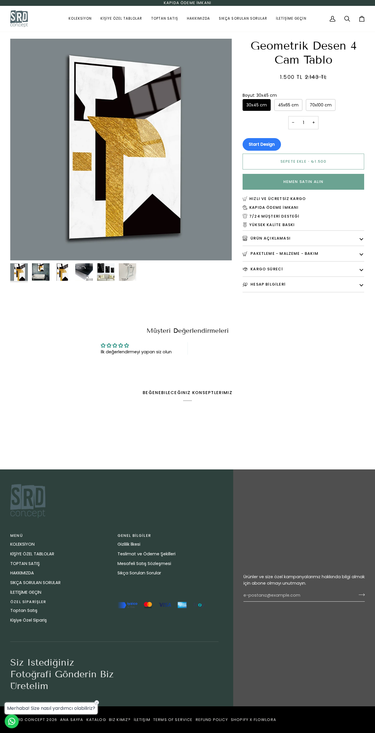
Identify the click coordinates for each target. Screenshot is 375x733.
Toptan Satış (24, 610)
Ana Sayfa (71, 719)
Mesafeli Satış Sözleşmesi (144, 563)
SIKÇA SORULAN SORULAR (35, 583)
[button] (80, 19)
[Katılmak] (360, 594)
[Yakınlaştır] (21, 249)
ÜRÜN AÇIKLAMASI (270, 238)
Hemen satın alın (303, 181)
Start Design (262, 144)
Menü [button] (16, 535)
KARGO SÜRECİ (266, 269)
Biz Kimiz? (120, 719)
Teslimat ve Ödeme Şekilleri (146, 554)
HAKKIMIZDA (22, 573)
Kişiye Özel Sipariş (28, 620)
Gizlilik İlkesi (128, 544)
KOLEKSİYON (22, 544)
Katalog (96, 719)
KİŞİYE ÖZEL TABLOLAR (32, 554)
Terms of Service (173, 719)
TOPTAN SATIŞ (25, 563)
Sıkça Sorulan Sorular (139, 573)
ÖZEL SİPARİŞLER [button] (28, 602)
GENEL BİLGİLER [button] (134, 535)
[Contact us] (12, 721)
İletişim (142, 719)
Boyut (260, 95)
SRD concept (30, 719)
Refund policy (212, 719)
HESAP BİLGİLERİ (267, 284)
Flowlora (265, 719)
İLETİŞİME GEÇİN (25, 592)
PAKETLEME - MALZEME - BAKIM (283, 253)
